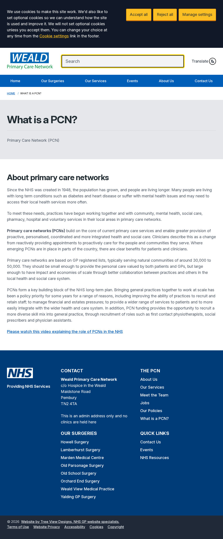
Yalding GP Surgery (78, 496)
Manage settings (197, 14)
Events (132, 81)
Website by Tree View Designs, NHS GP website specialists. (70, 521)
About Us (166, 81)
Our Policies (151, 410)
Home (15, 81)
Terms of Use (18, 527)
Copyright (116, 527)
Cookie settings (54, 36)
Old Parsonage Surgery (82, 465)
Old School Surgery (78, 473)
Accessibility (74, 527)
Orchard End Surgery (80, 481)
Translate (200, 61)
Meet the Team (154, 395)
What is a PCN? (154, 418)
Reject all (165, 14)
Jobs (144, 403)
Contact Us (204, 81)
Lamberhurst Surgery (80, 450)
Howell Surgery (75, 442)
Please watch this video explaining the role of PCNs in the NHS (65, 331)
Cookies (96, 527)
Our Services (95, 81)
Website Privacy (46, 527)
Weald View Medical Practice (87, 489)
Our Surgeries (52, 81)
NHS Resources (154, 457)
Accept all (139, 14)
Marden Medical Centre (82, 457)
